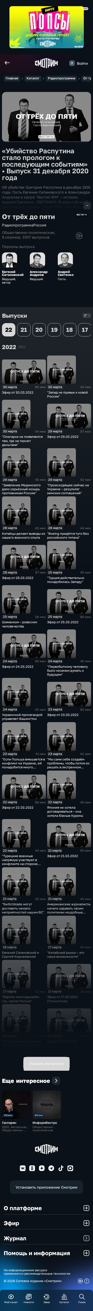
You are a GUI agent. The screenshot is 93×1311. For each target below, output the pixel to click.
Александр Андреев (39, 273)
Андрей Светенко (66, 273)
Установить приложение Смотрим (46, 1187)
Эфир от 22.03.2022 (17, 807)
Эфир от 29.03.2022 (63, 437)
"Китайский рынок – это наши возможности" (65, 954)
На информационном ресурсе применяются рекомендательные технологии (37, 1272)
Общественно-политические (28, 232)
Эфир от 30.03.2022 (17, 392)
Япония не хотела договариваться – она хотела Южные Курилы (65, 811)
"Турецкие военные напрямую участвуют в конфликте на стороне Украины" (20, 862)
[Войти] (72, 63)
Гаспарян (9, 1123)
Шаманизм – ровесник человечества (19, 624)
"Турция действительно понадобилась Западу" (65, 580)
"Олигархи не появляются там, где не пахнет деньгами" (22, 440)
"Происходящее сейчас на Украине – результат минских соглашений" (68, 489)
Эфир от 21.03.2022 (62, 856)
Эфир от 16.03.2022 (62, 1041)
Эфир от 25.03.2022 (63, 622)
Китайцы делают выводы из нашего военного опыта (23, 535)
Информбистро (44, 1123)
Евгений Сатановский (13, 273)
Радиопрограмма (61, 78)
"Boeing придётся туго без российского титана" (68, 535)
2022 (22, 347)
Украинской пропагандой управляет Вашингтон (22, 717)
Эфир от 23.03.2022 (63, 715)
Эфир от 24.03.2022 (17, 666)
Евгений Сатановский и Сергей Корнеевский (20, 954)
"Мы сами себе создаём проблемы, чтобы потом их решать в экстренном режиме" (68, 765)
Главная (12, 78)
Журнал (15, 1238)
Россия (39, 225)
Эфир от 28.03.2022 (17, 578)
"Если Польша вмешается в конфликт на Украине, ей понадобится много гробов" (23, 765)
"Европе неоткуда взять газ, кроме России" (20, 999)
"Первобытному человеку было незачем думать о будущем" (67, 670)
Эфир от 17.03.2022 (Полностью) (62, 999)
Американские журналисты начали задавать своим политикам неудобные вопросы (69, 910)
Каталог (33, 78)
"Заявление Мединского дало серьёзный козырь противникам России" (21, 489)
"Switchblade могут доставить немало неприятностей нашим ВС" (23, 908)
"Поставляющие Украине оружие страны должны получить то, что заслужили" (21, 1047)
